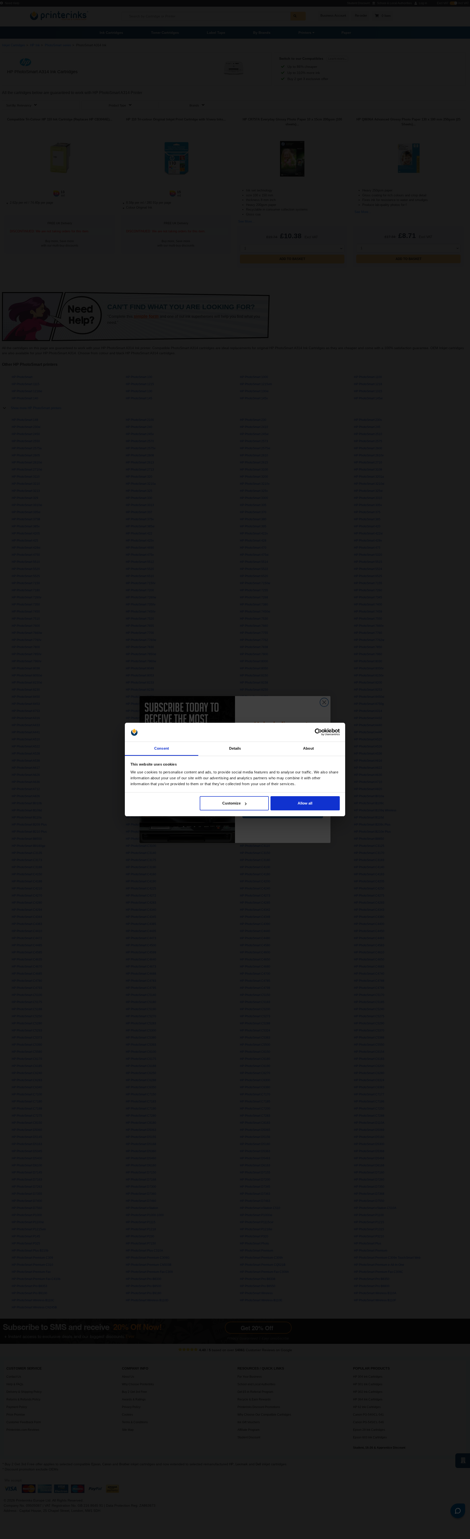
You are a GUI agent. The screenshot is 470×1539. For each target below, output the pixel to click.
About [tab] (308, 748)
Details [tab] (235, 748)
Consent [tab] (161, 748)
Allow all (305, 803)
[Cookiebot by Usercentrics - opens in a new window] (318, 732)
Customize (231, 803)
